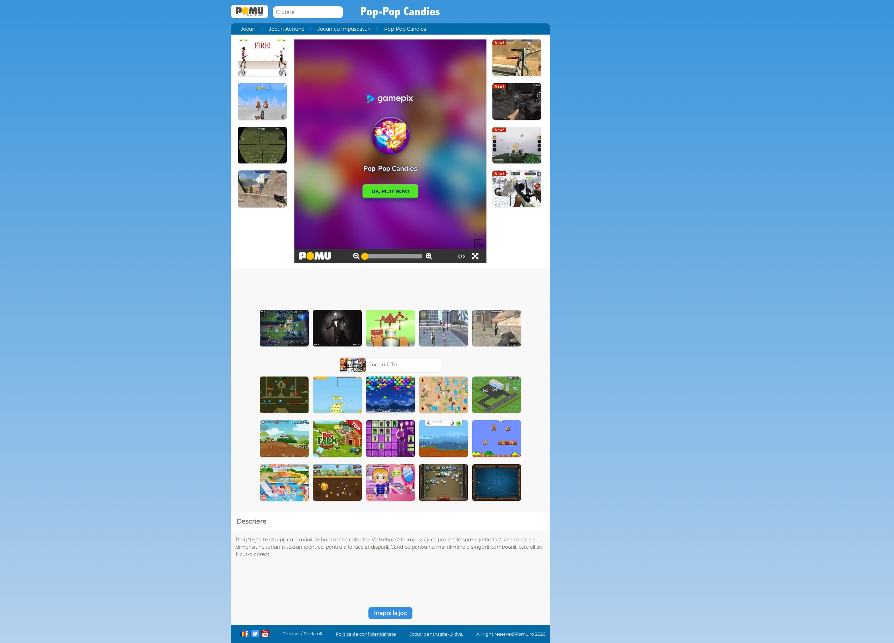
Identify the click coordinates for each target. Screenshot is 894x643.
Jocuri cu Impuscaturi (344, 29)
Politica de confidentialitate (366, 634)
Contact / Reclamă (302, 633)
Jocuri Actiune (286, 29)
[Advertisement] (390, 287)
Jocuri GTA (383, 364)
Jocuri (248, 29)
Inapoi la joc (390, 613)
